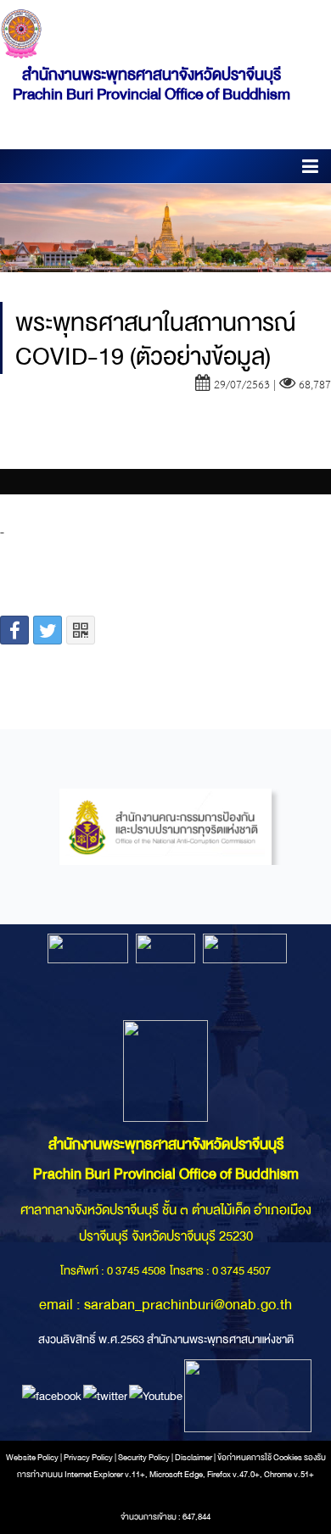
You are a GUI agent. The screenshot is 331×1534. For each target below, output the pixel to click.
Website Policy (32, 1457)
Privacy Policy (88, 1457)
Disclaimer (194, 1457)
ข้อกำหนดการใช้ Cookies (259, 1457)
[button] (310, 169)
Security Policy (144, 1457)
